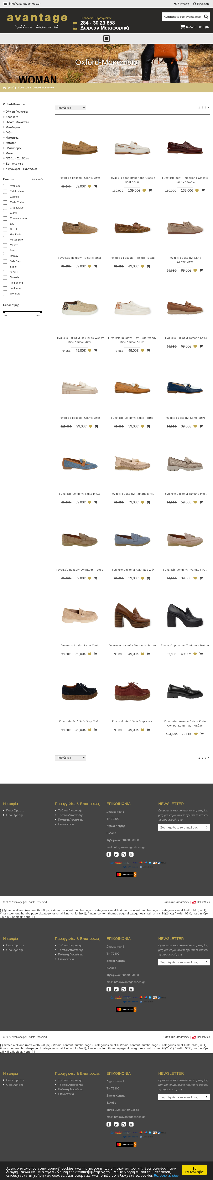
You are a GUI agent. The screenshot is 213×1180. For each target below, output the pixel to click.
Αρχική (10, 87)
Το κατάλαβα (194, 1169)
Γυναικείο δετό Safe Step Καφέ (132, 721)
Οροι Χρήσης (15, 815)
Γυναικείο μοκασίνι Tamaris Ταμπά (132, 257)
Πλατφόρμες (14, 148)
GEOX (13, 229)
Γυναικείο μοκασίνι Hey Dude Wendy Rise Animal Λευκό (132, 340)
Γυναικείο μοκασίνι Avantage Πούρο (79, 569)
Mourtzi (14, 245)
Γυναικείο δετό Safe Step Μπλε (79, 721)
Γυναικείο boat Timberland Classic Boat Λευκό (132, 180)
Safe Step (15, 261)
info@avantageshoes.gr (24, 3)
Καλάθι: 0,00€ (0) (197, 27)
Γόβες (9, 132)
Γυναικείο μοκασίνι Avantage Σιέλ (132, 569)
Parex (13, 250)
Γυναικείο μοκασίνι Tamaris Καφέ (185, 338)
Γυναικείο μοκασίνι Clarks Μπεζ (79, 177)
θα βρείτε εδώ (166, 1175)
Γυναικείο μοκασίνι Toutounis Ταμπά (132, 645)
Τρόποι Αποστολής (70, 815)
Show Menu (106, 38)
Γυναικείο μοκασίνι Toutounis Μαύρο (185, 645)
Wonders (15, 293)
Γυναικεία (23, 87)
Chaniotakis (17, 207)
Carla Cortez (17, 202)
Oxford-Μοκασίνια (17, 122)
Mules (10, 153)
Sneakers (12, 116)
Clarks (13, 212)
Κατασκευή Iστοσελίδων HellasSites (186, 902)
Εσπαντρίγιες (14, 163)
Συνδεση (183, 3)
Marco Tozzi (17, 239)
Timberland (16, 282)
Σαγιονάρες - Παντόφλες (21, 168)
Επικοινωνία (66, 824)
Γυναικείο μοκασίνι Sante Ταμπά (132, 417)
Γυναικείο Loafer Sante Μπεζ (80, 645)
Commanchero (18, 218)
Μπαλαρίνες (13, 127)
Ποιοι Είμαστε (15, 810)
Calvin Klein (17, 191)
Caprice (14, 196)
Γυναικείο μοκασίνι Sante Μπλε (185, 417)
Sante (13, 266)
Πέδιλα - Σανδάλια (17, 158)
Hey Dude (15, 234)
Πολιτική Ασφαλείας (70, 819)
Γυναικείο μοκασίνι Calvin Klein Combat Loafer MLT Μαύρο (185, 723)
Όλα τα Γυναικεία (17, 111)
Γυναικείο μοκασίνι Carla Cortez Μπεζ (185, 259)
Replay (14, 256)
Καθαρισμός (38, 179)
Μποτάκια (12, 137)
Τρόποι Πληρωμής (70, 810)
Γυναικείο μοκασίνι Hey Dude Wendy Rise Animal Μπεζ (80, 340)
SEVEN (14, 272)
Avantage (15, 186)
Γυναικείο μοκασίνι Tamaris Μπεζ (79, 257)
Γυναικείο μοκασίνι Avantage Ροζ (185, 569)
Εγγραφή (203, 3)
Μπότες (11, 142)
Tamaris (14, 277)
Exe (12, 223)
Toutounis (15, 288)
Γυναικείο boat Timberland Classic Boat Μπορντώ (185, 180)
